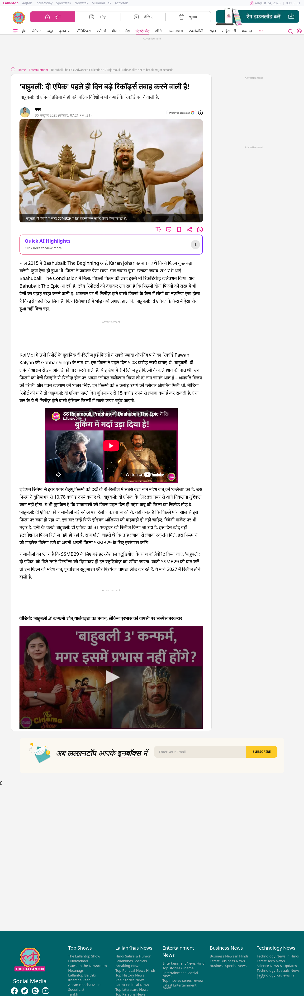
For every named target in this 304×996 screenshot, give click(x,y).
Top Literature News (131, 989)
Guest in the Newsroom (87, 965)
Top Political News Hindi (135, 970)
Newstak (81, 3)
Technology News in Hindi (278, 956)
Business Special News (228, 965)
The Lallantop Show (84, 956)
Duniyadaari (78, 960)
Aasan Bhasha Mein (84, 984)
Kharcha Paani (79, 979)
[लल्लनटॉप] (19, 17)
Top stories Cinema (178, 968)
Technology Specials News (278, 970)
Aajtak (27, 3)
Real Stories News (129, 979)
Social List (76, 989)
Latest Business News (227, 960)
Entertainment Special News (180, 974)
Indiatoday (43, 3)
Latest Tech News (271, 960)
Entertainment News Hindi (183, 963)
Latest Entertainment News (179, 986)
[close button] (290, 31)
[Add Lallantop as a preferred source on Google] (181, 113)
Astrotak (121, 3)
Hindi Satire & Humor (133, 956)
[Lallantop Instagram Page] (35, 991)
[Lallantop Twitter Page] (24, 991)
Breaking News (127, 965)
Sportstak (63, 3)
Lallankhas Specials (131, 960)
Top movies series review (183, 980)
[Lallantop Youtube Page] (45, 991)
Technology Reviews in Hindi (275, 976)
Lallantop (11, 3)
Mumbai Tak (101, 3)
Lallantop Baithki (82, 975)
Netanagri (76, 970)
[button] (257, 17)
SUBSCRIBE (262, 751)
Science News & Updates (277, 965)
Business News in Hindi (229, 956)
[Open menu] (15, 31)
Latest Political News (132, 984)
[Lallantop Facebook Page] (14, 991)
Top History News (129, 975)
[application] (111, 677)
